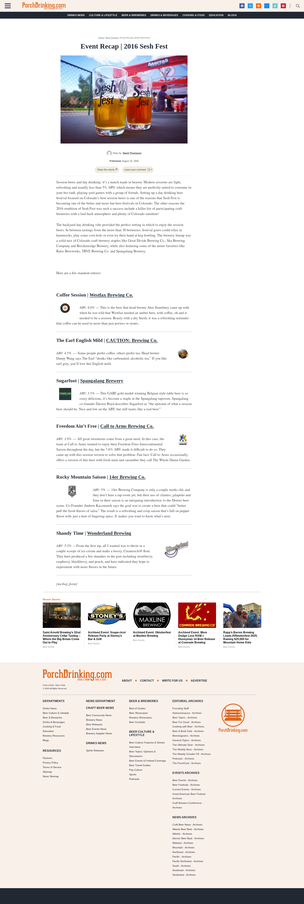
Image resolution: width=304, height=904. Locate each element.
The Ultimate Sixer (182, 744)
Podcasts (134, 779)
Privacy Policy (50, 762)
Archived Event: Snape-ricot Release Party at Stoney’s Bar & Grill (107, 636)
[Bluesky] (266, 5)
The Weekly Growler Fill (185, 754)
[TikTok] (275, 5)
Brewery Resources (54, 735)
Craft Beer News (181, 824)
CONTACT (147, 680)
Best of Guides (137, 708)
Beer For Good (180, 722)
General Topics (180, 740)
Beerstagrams (180, 735)
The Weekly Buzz (182, 749)
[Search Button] (296, 5)
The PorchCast (180, 763)
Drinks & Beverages (164, 15)
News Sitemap (51, 776)
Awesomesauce (181, 713)
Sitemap (47, 771)
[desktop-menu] (7, 5)
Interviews (134, 747)
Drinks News (76, 15)
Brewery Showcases (140, 717)
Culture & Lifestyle (103, 15)
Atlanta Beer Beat (182, 829)
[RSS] (258, 5)
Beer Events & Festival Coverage (147, 760)
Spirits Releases (95, 750)
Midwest (177, 842)
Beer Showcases (138, 713)
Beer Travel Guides (140, 765)
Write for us (172, 680)
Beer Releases (94, 724)
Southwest (178, 874)
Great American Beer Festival (188, 793)
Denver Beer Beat (182, 838)
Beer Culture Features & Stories (147, 742)
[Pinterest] (283, 5)
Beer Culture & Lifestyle (56, 713)
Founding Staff (180, 708)
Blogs (232, 15)
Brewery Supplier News (99, 733)
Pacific (176, 856)
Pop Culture (135, 769)
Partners (47, 758)
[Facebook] (242, 5)
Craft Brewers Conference (186, 803)
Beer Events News (96, 728)
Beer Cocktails (137, 722)
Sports (132, 774)
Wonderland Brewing (109, 533)
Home (101, 38)
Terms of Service (52, 767)
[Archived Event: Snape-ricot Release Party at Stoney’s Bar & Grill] (107, 615)
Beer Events (112, 38)
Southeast (178, 870)
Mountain (177, 847)
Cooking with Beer (182, 726)
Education (216, 15)
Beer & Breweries (134, 15)
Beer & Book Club (182, 731)
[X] (250, 5)
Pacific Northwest (182, 861)
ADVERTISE (199, 680)
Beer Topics (178, 717)
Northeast (177, 852)
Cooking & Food (193, 15)
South (175, 865)
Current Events (180, 789)
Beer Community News (99, 715)
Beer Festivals (180, 784)
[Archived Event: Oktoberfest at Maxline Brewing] (152, 615)
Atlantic (176, 833)
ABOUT (127, 680)
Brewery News (94, 719)
